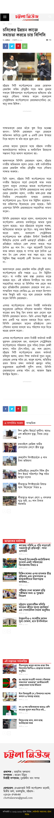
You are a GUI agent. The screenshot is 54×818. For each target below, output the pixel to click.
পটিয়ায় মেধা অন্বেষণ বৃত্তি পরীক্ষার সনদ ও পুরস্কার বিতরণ (32, 593)
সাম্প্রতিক (31, 423)
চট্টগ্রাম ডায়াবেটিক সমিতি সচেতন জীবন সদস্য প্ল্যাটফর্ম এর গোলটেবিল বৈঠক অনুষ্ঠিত (34, 607)
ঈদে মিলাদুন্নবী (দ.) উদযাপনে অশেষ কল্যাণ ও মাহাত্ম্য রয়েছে (34, 695)
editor (7, 40)
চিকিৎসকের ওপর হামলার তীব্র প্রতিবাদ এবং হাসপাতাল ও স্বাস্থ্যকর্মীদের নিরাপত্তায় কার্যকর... (35, 578)
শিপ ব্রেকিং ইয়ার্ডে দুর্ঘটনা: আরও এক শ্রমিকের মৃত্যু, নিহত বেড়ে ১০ (34, 434)
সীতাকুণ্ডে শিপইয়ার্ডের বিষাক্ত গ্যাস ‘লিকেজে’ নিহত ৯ (32, 486)
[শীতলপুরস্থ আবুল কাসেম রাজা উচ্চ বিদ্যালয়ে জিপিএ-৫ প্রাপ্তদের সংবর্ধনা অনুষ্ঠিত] (10, 669)
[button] (50, 17)
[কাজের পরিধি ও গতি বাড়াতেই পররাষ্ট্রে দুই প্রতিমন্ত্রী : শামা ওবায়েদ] (10, 549)
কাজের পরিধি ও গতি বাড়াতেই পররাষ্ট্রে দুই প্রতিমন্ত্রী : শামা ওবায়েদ (35, 548)
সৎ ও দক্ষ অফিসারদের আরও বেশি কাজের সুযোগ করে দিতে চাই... (34, 708)
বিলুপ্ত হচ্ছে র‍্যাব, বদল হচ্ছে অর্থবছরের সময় (31, 722)
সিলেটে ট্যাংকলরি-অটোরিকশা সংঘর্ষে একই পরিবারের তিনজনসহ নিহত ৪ (34, 562)
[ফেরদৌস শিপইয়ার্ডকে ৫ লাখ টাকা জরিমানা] (10, 461)
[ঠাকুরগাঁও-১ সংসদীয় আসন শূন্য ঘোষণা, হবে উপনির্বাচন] (10, 622)
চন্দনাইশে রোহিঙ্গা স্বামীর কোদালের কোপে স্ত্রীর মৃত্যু (31, 445)
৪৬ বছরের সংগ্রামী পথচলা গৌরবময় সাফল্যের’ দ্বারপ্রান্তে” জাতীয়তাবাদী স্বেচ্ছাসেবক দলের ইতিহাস (34, 682)
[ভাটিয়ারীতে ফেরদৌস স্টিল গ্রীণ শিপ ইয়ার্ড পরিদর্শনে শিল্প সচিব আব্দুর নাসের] (10, 474)
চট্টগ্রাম (10, 24)
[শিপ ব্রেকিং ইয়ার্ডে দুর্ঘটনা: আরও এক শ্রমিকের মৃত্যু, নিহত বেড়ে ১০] (10, 434)
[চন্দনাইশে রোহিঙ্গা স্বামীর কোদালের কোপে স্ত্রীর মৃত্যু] (10, 447)
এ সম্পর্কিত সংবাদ (13, 423)
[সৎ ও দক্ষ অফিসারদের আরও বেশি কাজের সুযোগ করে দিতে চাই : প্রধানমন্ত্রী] (10, 710)
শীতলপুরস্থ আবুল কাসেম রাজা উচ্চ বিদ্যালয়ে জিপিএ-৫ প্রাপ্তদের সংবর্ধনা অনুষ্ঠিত (34, 668)
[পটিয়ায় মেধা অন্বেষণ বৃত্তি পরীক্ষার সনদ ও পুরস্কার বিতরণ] (10, 594)
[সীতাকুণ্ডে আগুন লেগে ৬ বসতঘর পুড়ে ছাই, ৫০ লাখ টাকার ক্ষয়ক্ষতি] (10, 501)
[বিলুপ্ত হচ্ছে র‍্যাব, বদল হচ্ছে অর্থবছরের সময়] (10, 724)
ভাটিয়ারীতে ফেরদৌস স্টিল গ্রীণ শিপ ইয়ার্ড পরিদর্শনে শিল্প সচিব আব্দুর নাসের (33, 474)
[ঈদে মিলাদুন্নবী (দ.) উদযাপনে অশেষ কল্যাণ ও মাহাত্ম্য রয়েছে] (10, 697)
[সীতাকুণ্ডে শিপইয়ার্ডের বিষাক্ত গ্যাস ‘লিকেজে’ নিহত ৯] (10, 487)
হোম (4, 24)
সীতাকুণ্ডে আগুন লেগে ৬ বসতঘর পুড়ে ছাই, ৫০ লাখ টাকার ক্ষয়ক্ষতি (34, 501)
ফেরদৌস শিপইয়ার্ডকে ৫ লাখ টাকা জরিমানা (32, 459)
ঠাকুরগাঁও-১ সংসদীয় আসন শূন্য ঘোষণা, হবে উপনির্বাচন (33, 620)
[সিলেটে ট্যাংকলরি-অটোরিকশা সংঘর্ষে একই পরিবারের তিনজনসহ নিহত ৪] (10, 563)
